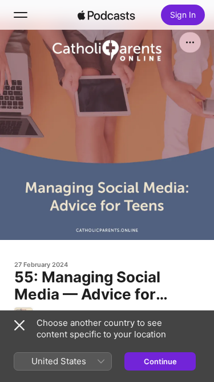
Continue (160, 361)
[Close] (19, 325)
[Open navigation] (20, 14)
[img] (107, 15)
